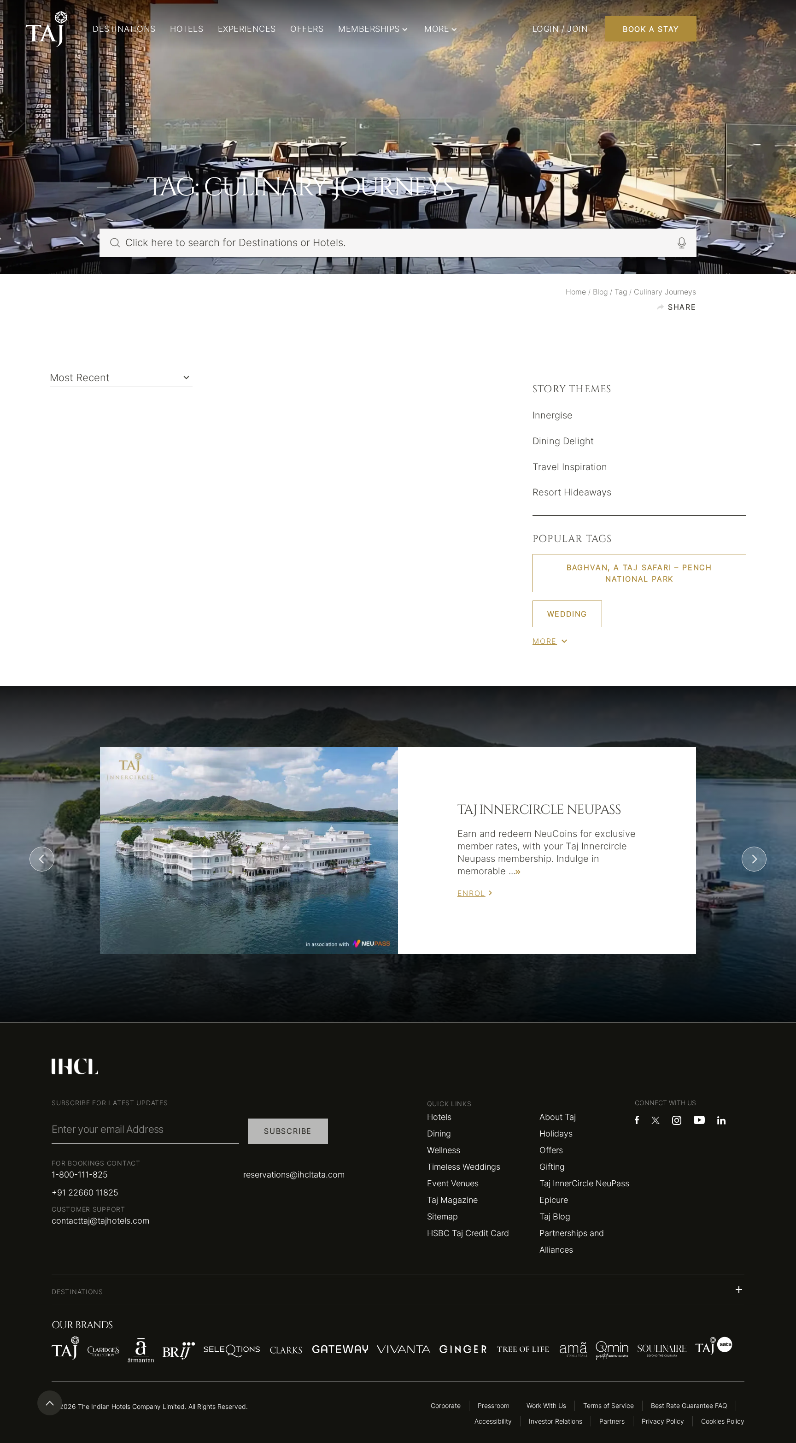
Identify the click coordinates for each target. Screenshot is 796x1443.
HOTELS (186, 29)
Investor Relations (555, 1421)
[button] (398, 1289)
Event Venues (453, 1183)
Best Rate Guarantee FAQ (689, 1405)
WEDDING (567, 613)
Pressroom (493, 1405)
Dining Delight (563, 441)
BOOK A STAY (651, 29)
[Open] (186, 377)
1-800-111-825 (80, 1174)
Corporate (446, 1405)
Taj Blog (554, 1216)
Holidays (556, 1133)
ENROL (471, 893)
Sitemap (442, 1216)
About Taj (557, 1117)
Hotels (439, 1117)
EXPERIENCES (247, 29)
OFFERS (306, 29)
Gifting (552, 1167)
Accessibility (493, 1421)
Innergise (553, 415)
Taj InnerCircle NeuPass (584, 1183)
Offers (551, 1150)
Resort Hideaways (572, 492)
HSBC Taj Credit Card (468, 1233)
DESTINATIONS (124, 29)
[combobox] (121, 377)
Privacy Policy (663, 1421)
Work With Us (546, 1405)
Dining (439, 1133)
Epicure (553, 1200)
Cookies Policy (722, 1421)
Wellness (443, 1150)
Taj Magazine (452, 1200)
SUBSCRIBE (288, 1131)
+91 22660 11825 (85, 1192)
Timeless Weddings (463, 1167)
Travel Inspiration (570, 466)
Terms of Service (608, 1405)
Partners (612, 1421)
